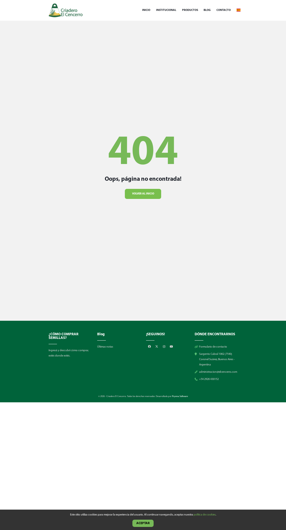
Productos (190, 10)
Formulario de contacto (213, 346)
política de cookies (205, 514)
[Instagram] (164, 346)
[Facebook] (149, 346)
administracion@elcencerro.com (218, 372)
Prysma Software (180, 396)
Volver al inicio (143, 193)
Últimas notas (105, 346)
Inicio (146, 10)
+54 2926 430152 (209, 379)
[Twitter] (157, 346)
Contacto (223, 10)
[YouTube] (171, 346)
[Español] (238, 10)
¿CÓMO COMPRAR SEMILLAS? (63, 336)
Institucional (166, 10)
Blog (207, 10)
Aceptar (143, 523)
